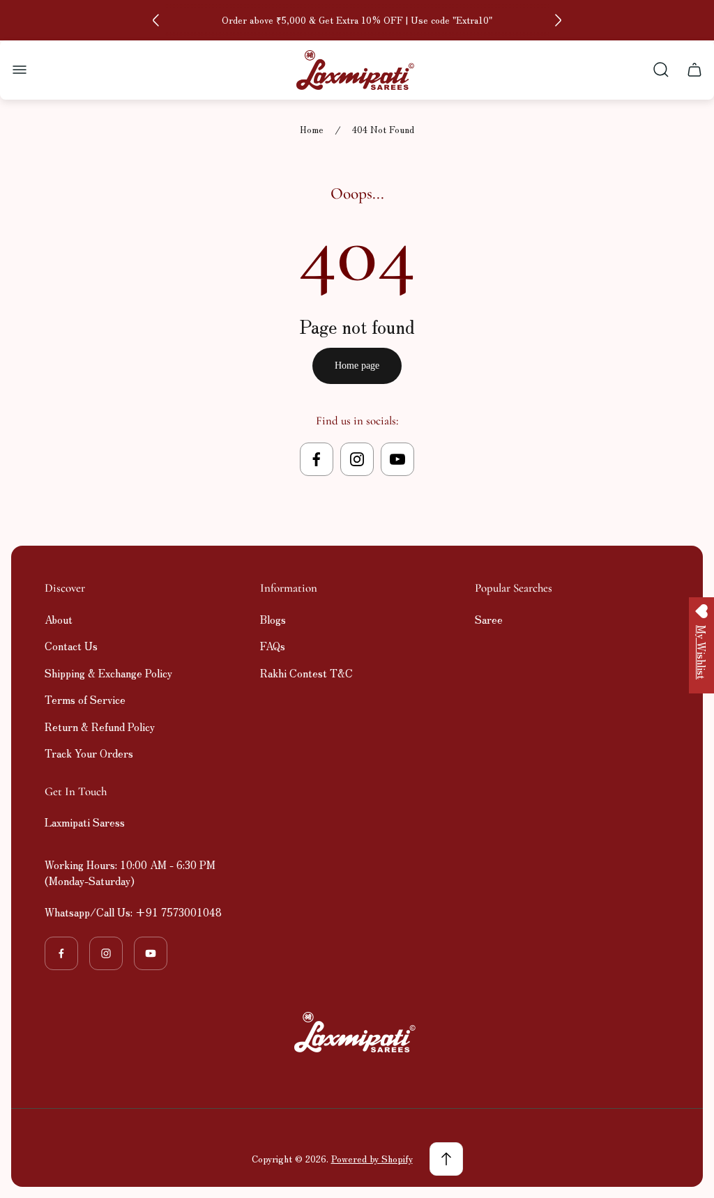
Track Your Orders (89, 753)
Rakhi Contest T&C (306, 673)
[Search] (661, 69)
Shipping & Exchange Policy (108, 673)
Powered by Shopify (372, 1158)
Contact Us (71, 645)
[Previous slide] (156, 20)
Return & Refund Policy (100, 726)
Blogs (273, 619)
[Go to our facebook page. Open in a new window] (316, 459)
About (59, 619)
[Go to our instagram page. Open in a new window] (357, 459)
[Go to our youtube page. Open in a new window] (397, 459)
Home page (357, 365)
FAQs (272, 645)
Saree (489, 619)
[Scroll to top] (446, 1159)
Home (312, 130)
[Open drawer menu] (19, 70)
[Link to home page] (357, 1032)
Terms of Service (85, 699)
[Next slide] (557, 20)
